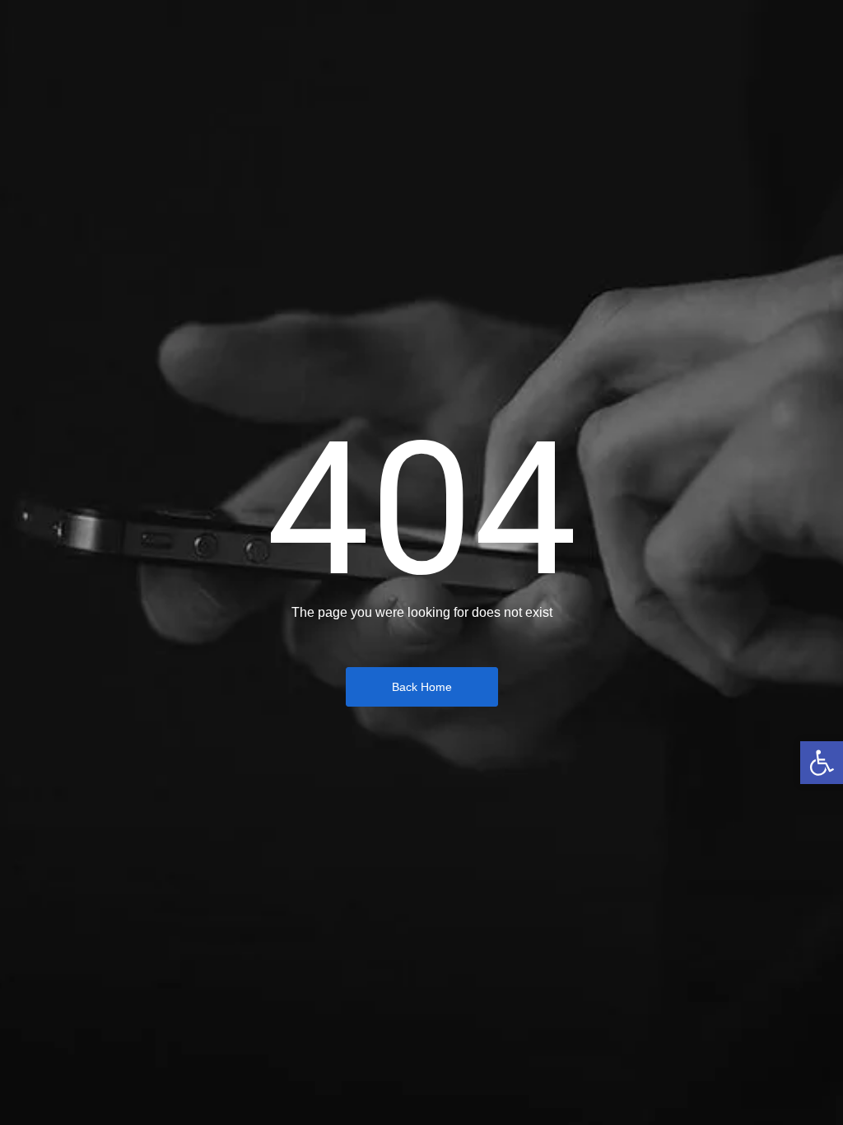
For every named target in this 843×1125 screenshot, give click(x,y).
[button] (821, 762)
